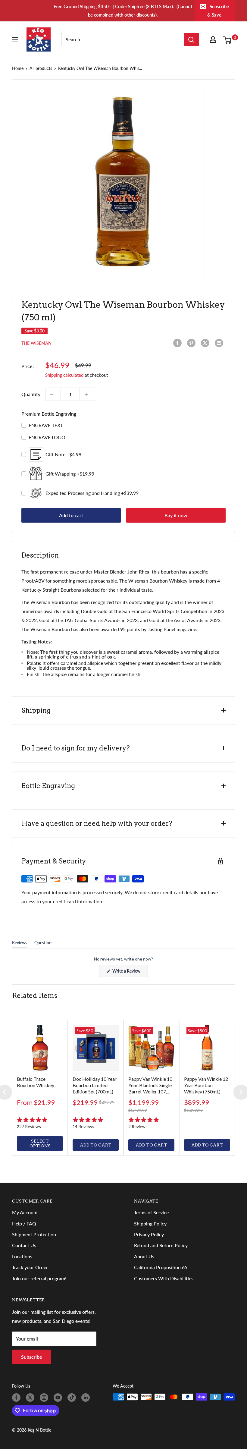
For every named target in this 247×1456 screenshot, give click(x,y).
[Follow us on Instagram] (45, 1397)
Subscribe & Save (218, 10)
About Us (144, 1256)
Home (17, 68)
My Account (25, 1212)
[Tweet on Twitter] (206, 343)
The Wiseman (36, 343)
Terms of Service (151, 1212)
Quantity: (31, 394)
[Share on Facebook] (178, 343)
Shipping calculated (64, 375)
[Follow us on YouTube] (59, 1397)
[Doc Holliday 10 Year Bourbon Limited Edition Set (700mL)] (96, 1048)
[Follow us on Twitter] (31, 1397)
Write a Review (129, 972)
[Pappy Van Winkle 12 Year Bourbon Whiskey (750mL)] (207, 1048)
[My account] (214, 39)
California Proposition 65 (160, 1267)
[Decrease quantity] (53, 394)
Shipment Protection (34, 1234)
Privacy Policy (149, 1234)
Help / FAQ (24, 1223)
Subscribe (31, 1357)
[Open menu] (16, 39)
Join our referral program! (39, 1278)
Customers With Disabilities (163, 1278)
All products (41, 68)
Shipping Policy (150, 1223)
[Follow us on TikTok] (72, 1397)
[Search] (191, 39)
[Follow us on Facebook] (17, 1397)
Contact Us (24, 1245)
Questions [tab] (43, 944)
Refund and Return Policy (161, 1245)
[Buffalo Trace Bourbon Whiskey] (40, 1048)
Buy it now (175, 515)
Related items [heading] (34, 995)
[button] (40, 1123)
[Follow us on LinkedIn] (86, 1397)
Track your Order (30, 1267)
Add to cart (71, 515)
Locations (22, 1256)
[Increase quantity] (87, 394)
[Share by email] (220, 343)
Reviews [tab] (19, 944)
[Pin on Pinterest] (192, 343)
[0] (229, 39)
